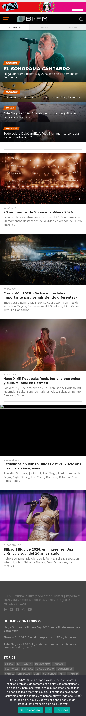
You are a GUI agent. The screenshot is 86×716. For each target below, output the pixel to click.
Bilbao (9, 664)
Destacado (42, 664)
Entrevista (24, 664)
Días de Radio (45, 669)
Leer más (62, 710)
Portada (14, 27)
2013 (36, 674)
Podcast (59, 664)
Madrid (73, 674)
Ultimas (43, 27)
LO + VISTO (71, 27)
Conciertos (65, 669)
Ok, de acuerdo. (30, 710)
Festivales (11, 669)
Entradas (24, 674)
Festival (27, 669)
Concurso (49, 674)
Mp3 (62, 674)
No (48, 710)
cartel (9, 674)
